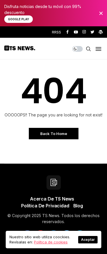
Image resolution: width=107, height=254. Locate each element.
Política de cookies (51, 242)
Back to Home (53, 133)
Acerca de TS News (52, 199)
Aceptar (88, 239)
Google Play (18, 19)
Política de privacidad (45, 206)
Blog (78, 206)
